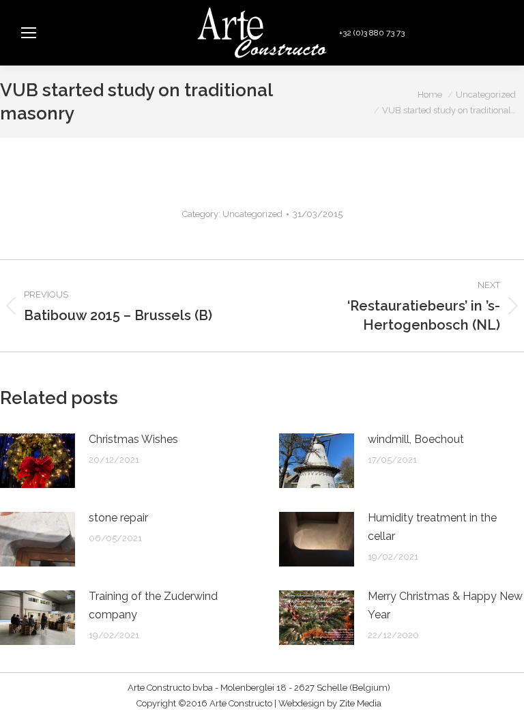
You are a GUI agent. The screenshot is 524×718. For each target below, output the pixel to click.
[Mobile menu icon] (28, 33)
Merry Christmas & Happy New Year (445, 605)
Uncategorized (252, 214)
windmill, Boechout (416, 439)
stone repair (118, 517)
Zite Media (360, 703)
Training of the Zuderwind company (153, 605)
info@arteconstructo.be (461, 33)
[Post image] (37, 460)
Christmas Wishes (133, 439)
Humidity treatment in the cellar (432, 527)
